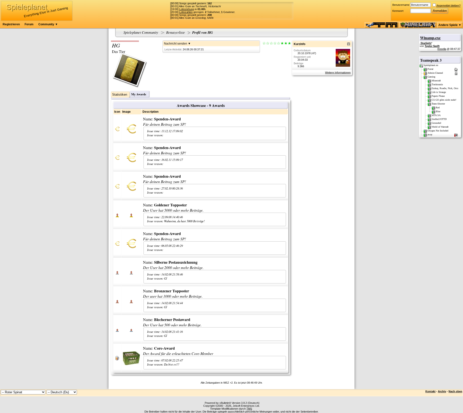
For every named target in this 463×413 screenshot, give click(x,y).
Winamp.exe (430, 37)
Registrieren (11, 24)
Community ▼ (48, 24)
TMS (249, 408)
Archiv (442, 391)
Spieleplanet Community (140, 32)
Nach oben (455, 391)
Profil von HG (202, 32)
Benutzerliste (175, 32)
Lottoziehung (186, 9)
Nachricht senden (175, 43)
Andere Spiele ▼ (449, 25)
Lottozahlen (186, 12)
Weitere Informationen (338, 72)
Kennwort (397, 10)
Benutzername (400, 4)
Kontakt (430, 391)
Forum (29, 24)
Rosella (441, 48)
